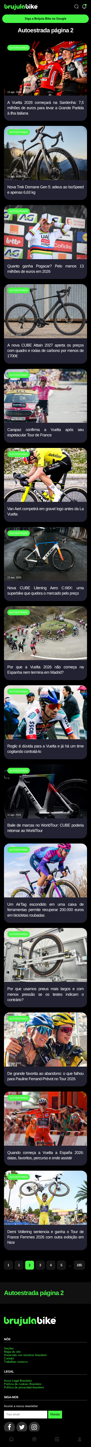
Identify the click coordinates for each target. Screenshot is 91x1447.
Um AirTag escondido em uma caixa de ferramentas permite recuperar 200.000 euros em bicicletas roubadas (45, 909)
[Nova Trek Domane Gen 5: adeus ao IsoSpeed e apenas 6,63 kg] (45, 178)
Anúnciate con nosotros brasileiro (25, 1355)
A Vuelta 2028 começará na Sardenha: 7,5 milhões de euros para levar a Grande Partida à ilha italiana (45, 108)
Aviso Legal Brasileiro (18, 1380)
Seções (9, 1348)
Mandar (55, 1414)
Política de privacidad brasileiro (24, 1387)
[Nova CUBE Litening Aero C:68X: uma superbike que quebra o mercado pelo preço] (45, 579)
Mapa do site (12, 1351)
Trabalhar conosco (16, 1361)
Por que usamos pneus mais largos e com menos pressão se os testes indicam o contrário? (45, 994)
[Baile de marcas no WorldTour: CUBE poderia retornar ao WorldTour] (45, 817)
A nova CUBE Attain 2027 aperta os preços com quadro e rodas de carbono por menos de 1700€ (45, 350)
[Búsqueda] (76, 7)
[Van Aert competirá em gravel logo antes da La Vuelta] (45, 500)
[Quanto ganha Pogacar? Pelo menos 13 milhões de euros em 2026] (45, 257)
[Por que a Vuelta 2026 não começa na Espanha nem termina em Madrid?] (45, 658)
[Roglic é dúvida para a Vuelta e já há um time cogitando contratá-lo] (45, 737)
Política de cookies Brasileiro (22, 1384)
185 (79, 1265)
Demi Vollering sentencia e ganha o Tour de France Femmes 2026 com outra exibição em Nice (45, 1237)
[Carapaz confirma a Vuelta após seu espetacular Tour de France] (45, 421)
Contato (9, 1358)
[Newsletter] (84, 7)
